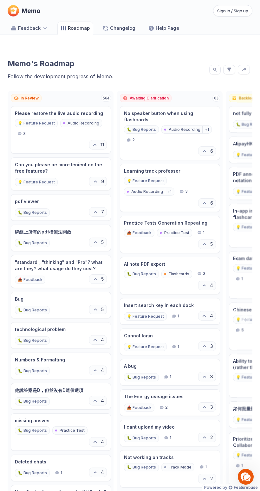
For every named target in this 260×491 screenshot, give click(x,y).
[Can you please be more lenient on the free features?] (61, 174)
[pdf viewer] (61, 207)
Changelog (122, 28)
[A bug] (170, 372)
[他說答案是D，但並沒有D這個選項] (61, 396)
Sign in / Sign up (232, 10)
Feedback (29, 28)
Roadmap (79, 28)
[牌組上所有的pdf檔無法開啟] (61, 238)
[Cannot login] (170, 342)
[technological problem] (61, 335)
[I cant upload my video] (170, 433)
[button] (246, 477)
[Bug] (61, 305)
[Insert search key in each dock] (170, 311)
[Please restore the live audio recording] (61, 129)
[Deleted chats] (61, 468)
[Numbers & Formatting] (61, 366)
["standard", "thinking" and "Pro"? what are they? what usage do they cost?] (61, 271)
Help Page (167, 28)
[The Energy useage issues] (170, 403)
